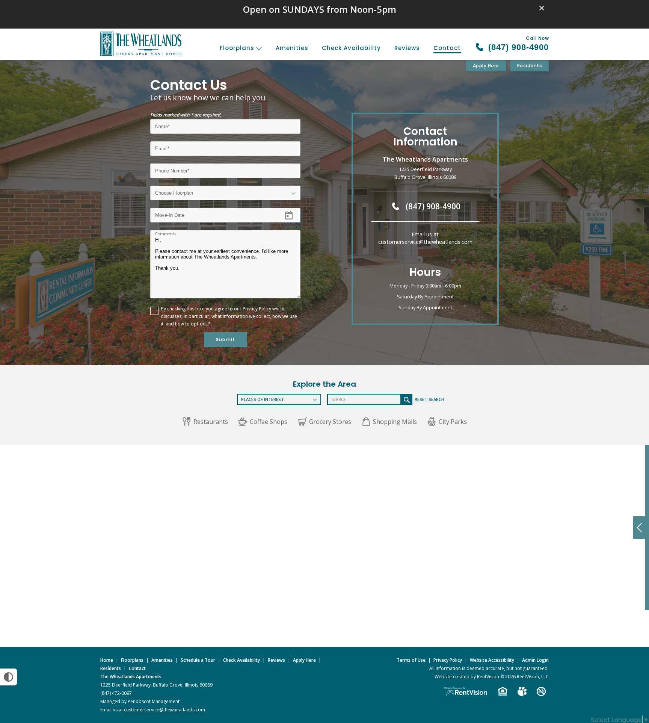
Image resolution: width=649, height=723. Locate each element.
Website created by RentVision (467, 676)
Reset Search (429, 399)
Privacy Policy (257, 309)
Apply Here (486, 65)
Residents (529, 65)
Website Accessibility (492, 660)
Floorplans (238, 48)
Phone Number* (173, 168)
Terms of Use (411, 660)
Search (406, 399)
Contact (447, 48)
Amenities (292, 48)
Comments (166, 233)
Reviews (407, 48)
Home (106, 660)
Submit (225, 339)
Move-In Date (169, 212)
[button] (205, 421)
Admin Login (535, 660)
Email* (162, 146)
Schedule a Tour (198, 660)
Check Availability (351, 48)
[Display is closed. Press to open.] (639, 527)
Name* (163, 123)
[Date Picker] (293, 215)
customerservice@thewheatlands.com (425, 241)
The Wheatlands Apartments (130, 676)
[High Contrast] (8, 677)
